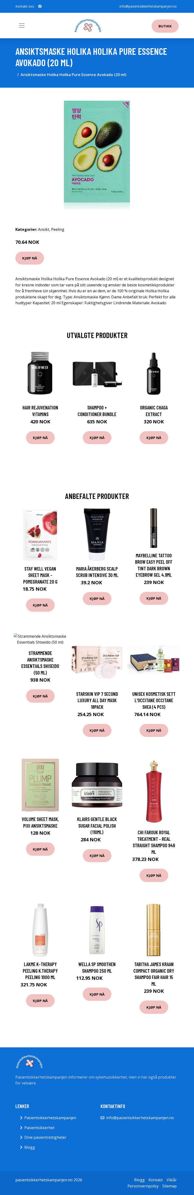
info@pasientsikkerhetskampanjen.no (148, 6)
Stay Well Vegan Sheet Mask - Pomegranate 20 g (40, 575)
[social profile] (40, 6)
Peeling (57, 229)
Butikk (165, 26)
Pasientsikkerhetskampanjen (50, 1117)
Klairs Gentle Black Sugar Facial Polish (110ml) (97, 825)
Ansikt (43, 229)
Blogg (29, 1147)
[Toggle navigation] (21, 25)
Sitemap (169, 1186)
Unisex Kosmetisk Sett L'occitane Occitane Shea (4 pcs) (154, 700)
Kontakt (156, 1179)
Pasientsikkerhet (39, 1127)
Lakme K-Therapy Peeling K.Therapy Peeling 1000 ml (40, 970)
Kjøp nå (29, 258)
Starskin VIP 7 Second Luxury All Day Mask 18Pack (97, 700)
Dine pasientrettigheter (45, 1137)
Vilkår (172, 1179)
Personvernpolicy (143, 1186)
